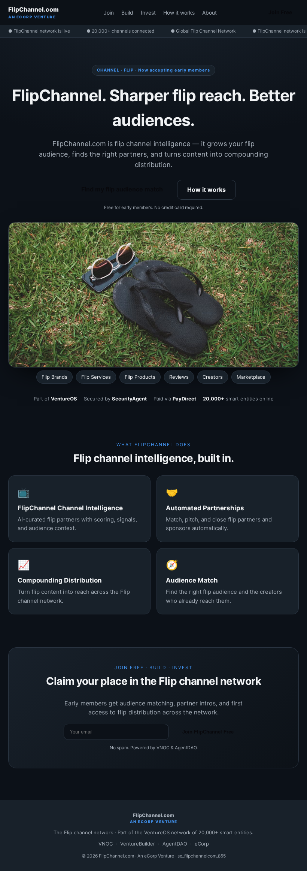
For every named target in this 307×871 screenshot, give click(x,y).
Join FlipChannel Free (208, 732)
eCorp (202, 844)
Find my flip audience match (122, 189)
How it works (179, 12)
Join (109, 12)
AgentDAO (174, 844)
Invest (148, 12)
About (209, 12)
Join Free (280, 12)
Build (127, 12)
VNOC (105, 844)
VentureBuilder (137, 844)
